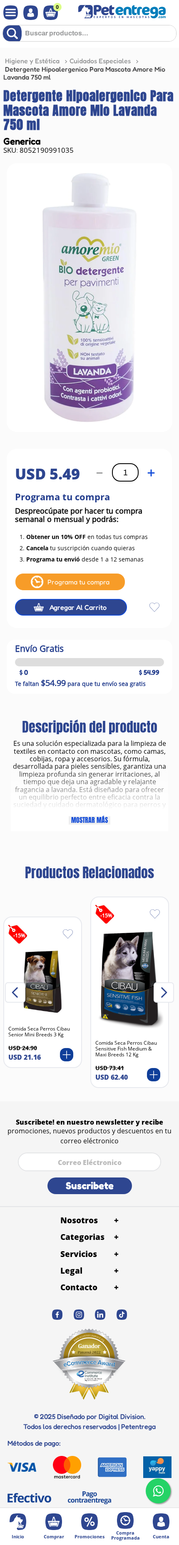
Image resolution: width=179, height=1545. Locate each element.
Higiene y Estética (32, 61)
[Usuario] (28, 12)
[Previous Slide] (15, 992)
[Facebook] (57, 1314)
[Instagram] (78, 1314)
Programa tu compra (78, 582)
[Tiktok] (122, 1314)
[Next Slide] (164, 992)
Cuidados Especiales (100, 61)
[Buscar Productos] (14, 33)
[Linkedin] (100, 1314)
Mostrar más (89, 820)
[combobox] (89, 36)
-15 (19, 935)
